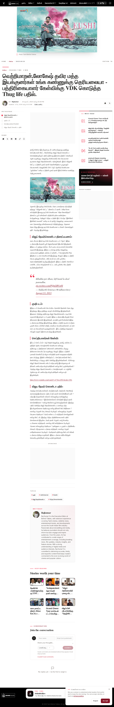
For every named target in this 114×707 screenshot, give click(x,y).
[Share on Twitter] (110, 103)
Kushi (54, 495)
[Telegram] (15, 139)
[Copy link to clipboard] (20, 139)
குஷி (33, 495)
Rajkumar (15, 102)
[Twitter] (7, 139)
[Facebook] (11, 139)
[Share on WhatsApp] (105, 103)
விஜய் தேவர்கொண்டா (38, 499)
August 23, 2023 (44, 293)
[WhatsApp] (3, 139)
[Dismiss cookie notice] (109, 689)
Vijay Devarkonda (55, 499)
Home (4, 61)
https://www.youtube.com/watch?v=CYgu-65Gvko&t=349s (51, 380)
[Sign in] (110, 3)
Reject (95, 701)
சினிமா (11, 61)
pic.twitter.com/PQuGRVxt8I (49, 285)
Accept (105, 701)
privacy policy (79, 696)
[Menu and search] (4, 3)
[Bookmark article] (24, 139)
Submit (68, 648)
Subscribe (86, 182)
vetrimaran (43, 495)
